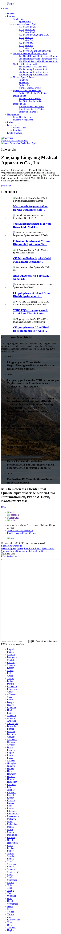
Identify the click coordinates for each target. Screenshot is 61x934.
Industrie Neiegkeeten (23, 119)
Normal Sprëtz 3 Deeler (24, 77)
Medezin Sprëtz (8, 548)
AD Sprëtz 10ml (26, 48)
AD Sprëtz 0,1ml (27, 29)
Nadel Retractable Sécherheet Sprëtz (30, 53)
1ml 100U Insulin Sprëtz (30, 101)
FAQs (10, 122)
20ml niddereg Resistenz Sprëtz (33, 72)
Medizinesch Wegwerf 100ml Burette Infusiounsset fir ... (30, 208)
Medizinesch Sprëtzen (35, 551)
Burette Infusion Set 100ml (31, 106)
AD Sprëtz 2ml (26, 40)
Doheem (11, 13)
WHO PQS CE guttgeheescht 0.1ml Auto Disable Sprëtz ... (30, 312)
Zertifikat (17, 130)
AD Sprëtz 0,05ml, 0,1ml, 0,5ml (34, 35)
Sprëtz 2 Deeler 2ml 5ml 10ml (33, 93)
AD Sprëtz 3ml (26, 43)
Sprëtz (20, 548)
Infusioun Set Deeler (28, 111)
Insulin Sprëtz (19, 96)
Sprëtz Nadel (19, 19)
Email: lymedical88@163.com (21, 533)
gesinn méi (6, 185)
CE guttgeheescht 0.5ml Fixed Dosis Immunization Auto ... (31, 329)
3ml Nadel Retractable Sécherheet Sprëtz (38, 58)
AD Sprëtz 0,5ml (27, 32)
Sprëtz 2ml (24, 80)
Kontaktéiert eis (14, 133)
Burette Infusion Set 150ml (31, 109)
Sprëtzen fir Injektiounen (12, 551)
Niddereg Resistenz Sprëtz (25, 64)
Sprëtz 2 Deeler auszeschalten (27, 90)
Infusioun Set (19, 104)
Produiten (11, 16)
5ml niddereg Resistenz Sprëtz (33, 66)
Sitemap (5, 545)
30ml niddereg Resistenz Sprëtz (33, 74)
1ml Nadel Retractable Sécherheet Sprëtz (38, 56)
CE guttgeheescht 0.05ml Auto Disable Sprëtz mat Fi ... (31, 294)
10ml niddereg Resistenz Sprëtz (33, 69)
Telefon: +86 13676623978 (20, 530)
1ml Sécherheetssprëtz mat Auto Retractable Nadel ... (32, 225)
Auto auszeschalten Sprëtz (25, 24)
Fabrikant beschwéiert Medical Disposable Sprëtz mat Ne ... (31, 242)
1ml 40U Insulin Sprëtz (30, 98)
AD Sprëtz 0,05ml (27, 27)
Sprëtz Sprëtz (48, 548)
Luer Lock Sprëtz (32, 548)
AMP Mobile (15, 545)
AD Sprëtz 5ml (26, 45)
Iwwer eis (11, 125)
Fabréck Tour (19, 127)
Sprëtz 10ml (24, 85)
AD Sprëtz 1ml (26, 37)
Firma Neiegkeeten (22, 117)
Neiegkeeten (13, 114)
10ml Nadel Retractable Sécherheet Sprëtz (38, 61)
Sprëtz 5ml (24, 82)
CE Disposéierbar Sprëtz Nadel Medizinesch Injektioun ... (32, 260)
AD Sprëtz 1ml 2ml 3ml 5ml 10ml (35, 50)
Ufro (3, 507)
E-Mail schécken (9, 556)
